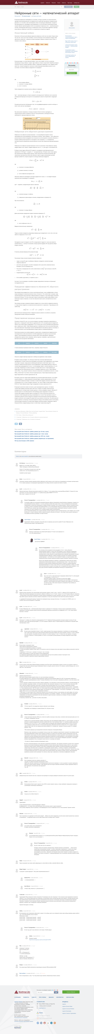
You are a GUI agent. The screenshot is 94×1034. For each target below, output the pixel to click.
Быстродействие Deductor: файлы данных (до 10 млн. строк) (32, 431)
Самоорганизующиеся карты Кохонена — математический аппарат (71, 46)
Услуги (58, 2)
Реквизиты (26, 997)
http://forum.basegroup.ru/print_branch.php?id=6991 (40, 939)
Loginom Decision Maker (67, 1006)
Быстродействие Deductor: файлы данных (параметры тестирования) (34, 438)
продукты (65, 1001)
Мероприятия (59, 997)
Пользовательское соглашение (20, 1017)
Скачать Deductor (71, 992)
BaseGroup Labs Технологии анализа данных (21, 2)
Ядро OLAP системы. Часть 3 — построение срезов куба (71, 41)
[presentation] (36, 71)
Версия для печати (37, 16)
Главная (15, 6)
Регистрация (68, 6)
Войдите (17, 456)
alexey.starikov (72, 27)
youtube (44, 1023)
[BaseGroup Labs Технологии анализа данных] (22, 992)
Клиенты (64, 2)
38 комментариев (26, 16)
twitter (16, 424)
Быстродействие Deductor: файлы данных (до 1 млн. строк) (31, 434)
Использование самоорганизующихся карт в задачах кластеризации (71, 37)
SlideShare (48, 1023)
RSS (55, 1023)
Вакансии (51, 997)
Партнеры (70, 2)
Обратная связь (70, 997)
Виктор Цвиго (23, 973)
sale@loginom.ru (42, 1008)
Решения (54, 2)
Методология (17, 16)
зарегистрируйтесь (25, 456)
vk (41, 1023)
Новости (34, 997)
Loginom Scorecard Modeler (68, 1008)
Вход (76, 6)
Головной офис (41, 1001)
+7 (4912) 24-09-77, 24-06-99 (45, 1006)
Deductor (48, 2)
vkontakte (20, 424)
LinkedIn (51, 1023)
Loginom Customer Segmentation (69, 1013)
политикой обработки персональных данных (23, 1021)
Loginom (42, 2)
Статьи (22, 6)
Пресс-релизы (42, 997)
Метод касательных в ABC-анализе (24, 441)
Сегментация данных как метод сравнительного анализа (70, 56)
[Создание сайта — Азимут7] (17, 1028)
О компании (17, 997)
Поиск (61, 7)
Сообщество (76, 2)
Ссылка (36, 463)
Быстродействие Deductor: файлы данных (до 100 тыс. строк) (32, 436)
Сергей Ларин (27, 519)
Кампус (18, 6)
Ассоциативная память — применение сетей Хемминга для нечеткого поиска (71, 51)
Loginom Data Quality (66, 1011)
